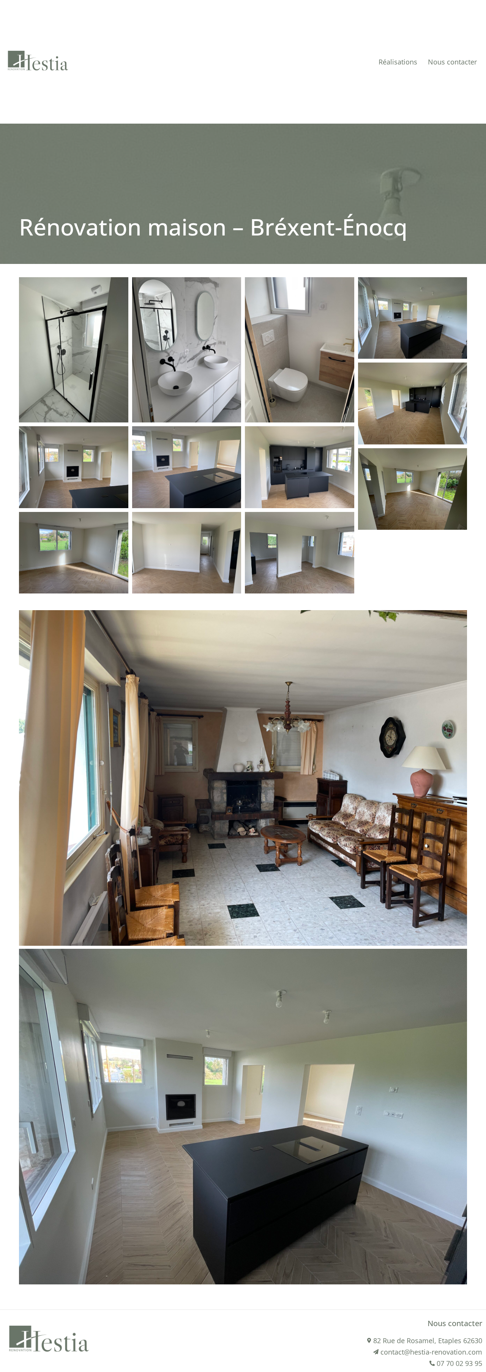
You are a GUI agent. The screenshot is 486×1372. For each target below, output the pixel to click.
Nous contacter (452, 61)
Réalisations (398, 61)
